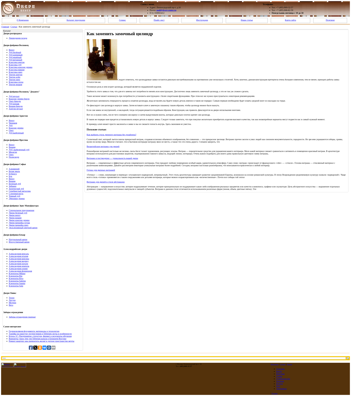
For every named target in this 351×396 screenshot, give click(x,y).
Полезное (330, 20)
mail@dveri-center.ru (166, 10)
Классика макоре (17, 70)
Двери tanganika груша (19, 223)
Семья (279, 376)
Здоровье (280, 369)
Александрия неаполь (19, 266)
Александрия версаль (19, 254)
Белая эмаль (14, 171)
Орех (11, 130)
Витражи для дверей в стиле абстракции (106, 182)
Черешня (13, 123)
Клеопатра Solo (16, 286)
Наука (279, 371)
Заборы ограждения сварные (22, 317)
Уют (278, 386)
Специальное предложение (21, 210)
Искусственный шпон (19, 242)
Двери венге (14, 215)
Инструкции (202, 20)
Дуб (10, 125)
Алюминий (14, 169)
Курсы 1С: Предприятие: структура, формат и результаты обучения (40, 336)
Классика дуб (15, 65)
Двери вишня (15, 218)
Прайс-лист (159, 20)
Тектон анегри (15, 74)
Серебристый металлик (20, 191)
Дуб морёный (15, 57)
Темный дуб (14, 196)
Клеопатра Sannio (17, 283)
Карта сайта (290, 20)
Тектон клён (14, 77)
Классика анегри (17, 62)
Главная (5, 27)
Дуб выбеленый (16, 133)
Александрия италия (18, 256)
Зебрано (12, 186)
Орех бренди (15, 101)
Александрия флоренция (20, 271)
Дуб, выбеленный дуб (19, 149)
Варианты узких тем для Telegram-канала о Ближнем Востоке (37, 338)
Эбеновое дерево (17, 198)
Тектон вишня (15, 84)
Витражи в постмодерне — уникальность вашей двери (112, 158)
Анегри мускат (16, 109)
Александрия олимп (18, 268)
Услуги (279, 384)
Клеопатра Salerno (17, 281)
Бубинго (13, 174)
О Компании (23, 20)
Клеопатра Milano (17, 273)
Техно (11, 298)
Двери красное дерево (19, 220)
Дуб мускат (14, 96)
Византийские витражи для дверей (103, 146)
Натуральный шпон (18, 239)
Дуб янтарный (15, 60)
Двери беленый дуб (18, 213)
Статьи (14, 27)
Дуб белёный (15, 52)
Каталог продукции (76, 20)
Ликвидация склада (18, 38)
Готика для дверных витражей (101, 170)
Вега (11, 305)
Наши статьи (247, 20)
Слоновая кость (16, 193)
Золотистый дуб (16, 188)
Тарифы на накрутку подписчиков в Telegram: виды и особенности (40, 334)
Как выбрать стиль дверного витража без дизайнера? (111, 135)
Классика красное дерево (20, 67)
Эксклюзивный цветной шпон (23, 228)
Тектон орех (14, 79)
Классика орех (15, 72)
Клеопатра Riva (16, 278)
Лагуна (12, 300)
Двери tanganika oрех (18, 225)
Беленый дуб (15, 184)
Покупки (280, 374)
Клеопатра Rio (15, 276)
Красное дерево (16, 128)
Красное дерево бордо (19, 99)
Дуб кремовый (15, 55)
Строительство (283, 379)
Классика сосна (16, 82)
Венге (11, 50)
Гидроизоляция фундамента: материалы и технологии (34, 331)
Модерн (12, 302)
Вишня (12, 147)
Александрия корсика (19, 259)
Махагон (13, 152)
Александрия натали (18, 263)
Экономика (281, 388)
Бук (10, 176)
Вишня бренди (16, 106)
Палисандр (14, 157)
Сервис (122, 20)
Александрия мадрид (19, 261)
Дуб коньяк (14, 104)
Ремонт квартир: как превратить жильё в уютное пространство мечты (41, 341)
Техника (280, 381)
